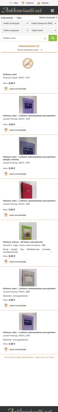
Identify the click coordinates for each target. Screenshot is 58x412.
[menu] (15, 23)
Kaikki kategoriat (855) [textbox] (42, 23)
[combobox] (43, 23)
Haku (19, 17)
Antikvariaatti (7, 17)
